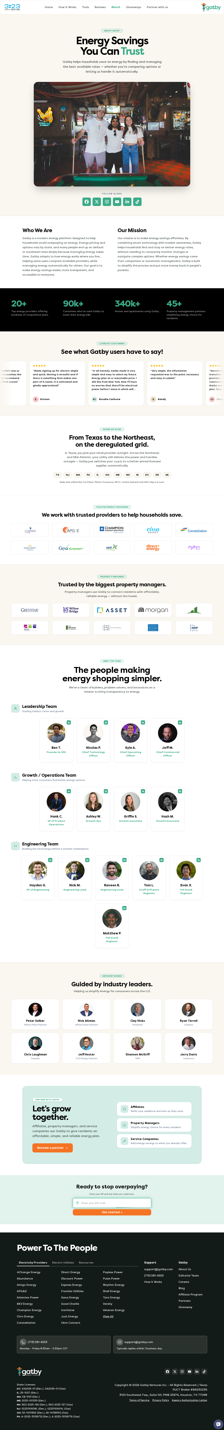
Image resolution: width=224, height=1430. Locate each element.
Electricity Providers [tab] (33, 1262)
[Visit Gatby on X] (97, 202)
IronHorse (67, 1310)
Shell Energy (111, 1291)
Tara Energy (111, 1297)
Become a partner (50, 1147)
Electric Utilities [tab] (63, 1262)
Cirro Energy (25, 1316)
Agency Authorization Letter (189, 1400)
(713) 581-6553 (154, 1275)
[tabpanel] (78, 1298)
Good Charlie (70, 1303)
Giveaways (133, 7)
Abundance (25, 1278)
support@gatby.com (158, 1269)
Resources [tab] (86, 1262)
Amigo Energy (26, 1284)
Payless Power (113, 1272)
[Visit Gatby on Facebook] (87, 202)
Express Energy (71, 1284)
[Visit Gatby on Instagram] (107, 202)
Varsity (107, 1303)
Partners (184, 1300)
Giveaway (185, 1307)
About (115, 7)
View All (108, 1316)
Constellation (26, 1322)
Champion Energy (29, 1310)
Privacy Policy (160, 1400)
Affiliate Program (190, 1294)
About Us (184, 1269)
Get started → (112, 1212)
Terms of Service (139, 1400)
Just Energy (69, 1316)
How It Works (67, 7)
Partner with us (157, 7)
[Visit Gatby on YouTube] (117, 202)
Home (49, 7)
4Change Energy (28, 1272)
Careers (183, 1282)
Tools (85, 7)
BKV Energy (25, 1303)
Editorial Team (188, 1275)
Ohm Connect (70, 1322)
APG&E (22, 1291)
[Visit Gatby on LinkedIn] (127, 202)
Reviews (100, 7)
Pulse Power (111, 1278)
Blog (181, 1288)
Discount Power (72, 1278)
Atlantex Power (28, 1297)
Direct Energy (70, 1272)
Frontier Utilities (72, 1291)
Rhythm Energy (113, 1284)
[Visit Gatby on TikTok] (137, 202)
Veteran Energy (114, 1310)
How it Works (153, 1282)
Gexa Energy (70, 1297)
